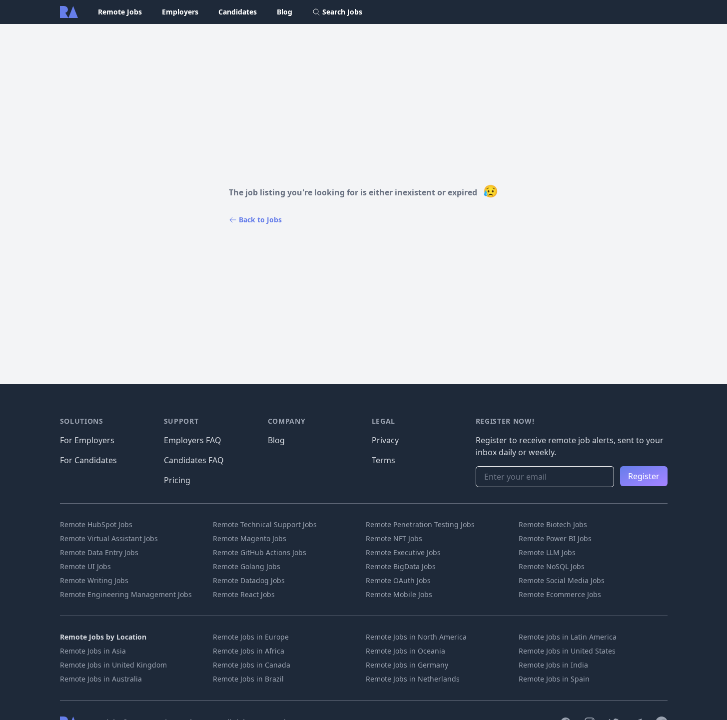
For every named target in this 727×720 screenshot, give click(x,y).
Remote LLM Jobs (547, 552)
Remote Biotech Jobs (553, 524)
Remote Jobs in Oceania (405, 651)
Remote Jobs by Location (103, 637)
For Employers (87, 440)
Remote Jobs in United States (567, 651)
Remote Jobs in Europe (251, 637)
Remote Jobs (120, 11)
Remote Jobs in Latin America (568, 637)
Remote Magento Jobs (249, 538)
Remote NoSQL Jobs (552, 566)
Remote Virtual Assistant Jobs (109, 538)
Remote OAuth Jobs (398, 580)
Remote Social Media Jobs (562, 580)
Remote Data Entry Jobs (99, 552)
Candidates (237, 11)
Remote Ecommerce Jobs (560, 594)
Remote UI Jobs (85, 566)
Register (644, 476)
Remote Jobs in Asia (93, 651)
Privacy (385, 440)
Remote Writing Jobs (94, 580)
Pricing (177, 480)
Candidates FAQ (194, 460)
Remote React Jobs (244, 594)
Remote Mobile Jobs (399, 594)
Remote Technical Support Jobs (265, 524)
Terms (383, 460)
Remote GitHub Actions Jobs (259, 552)
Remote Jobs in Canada (251, 665)
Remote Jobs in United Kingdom (113, 665)
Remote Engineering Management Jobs (126, 594)
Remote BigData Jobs (401, 566)
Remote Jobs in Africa (248, 651)
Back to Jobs (260, 219)
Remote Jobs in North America (416, 637)
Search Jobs (342, 11)
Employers (180, 11)
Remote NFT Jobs (394, 538)
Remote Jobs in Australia (101, 679)
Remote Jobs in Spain (554, 679)
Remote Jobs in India (553, 665)
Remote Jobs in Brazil (248, 679)
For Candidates (88, 460)
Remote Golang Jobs (246, 566)
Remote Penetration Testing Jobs (420, 524)
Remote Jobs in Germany (407, 665)
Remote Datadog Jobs (249, 580)
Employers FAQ (192, 440)
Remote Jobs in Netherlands (413, 679)
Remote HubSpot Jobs (96, 524)
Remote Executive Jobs (403, 552)
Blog (284, 11)
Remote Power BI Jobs (555, 538)
